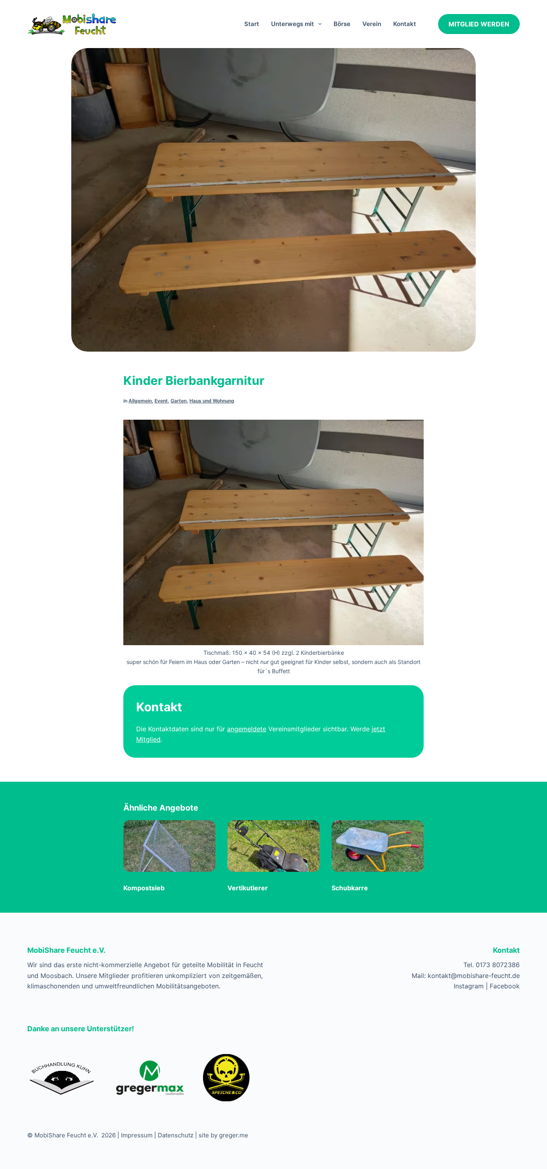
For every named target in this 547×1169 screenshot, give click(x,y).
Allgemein (140, 401)
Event (161, 401)
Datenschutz (175, 1135)
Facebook (505, 986)
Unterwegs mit (292, 24)
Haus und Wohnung (211, 401)
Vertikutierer (247, 888)
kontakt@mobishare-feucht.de (474, 976)
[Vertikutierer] (273, 847)
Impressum (137, 1135)
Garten (179, 401)
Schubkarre (350, 888)
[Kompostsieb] (169, 847)
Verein (371, 24)
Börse (342, 24)
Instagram (469, 986)
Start (251, 24)
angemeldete (246, 729)
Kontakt (404, 24)
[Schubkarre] (378, 847)
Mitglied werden (478, 24)
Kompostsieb (144, 888)
